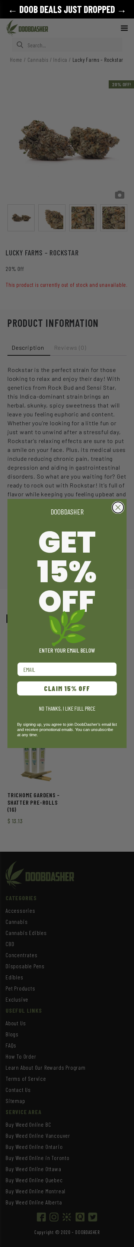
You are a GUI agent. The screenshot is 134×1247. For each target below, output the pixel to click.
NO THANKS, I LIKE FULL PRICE (67, 708)
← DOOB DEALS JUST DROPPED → (67, 9)
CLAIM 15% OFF (67, 688)
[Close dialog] (118, 507)
